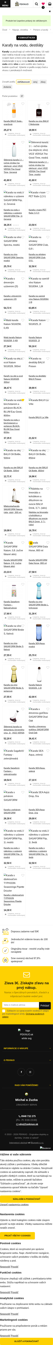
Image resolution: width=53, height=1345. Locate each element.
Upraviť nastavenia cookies (14, 1204)
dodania (7, 87)
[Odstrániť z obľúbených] (23, 400)
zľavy (43, 82)
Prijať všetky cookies (17, 1235)
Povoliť (14, 1267)
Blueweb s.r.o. (37, 1142)
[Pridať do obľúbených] (23, 104)
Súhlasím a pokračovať (26, 1199)
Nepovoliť (5, 1267)
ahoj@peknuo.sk (28, 1124)
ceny (35, 82)
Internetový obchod (18, 1142)
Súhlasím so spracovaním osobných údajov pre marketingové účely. (25, 1013)
